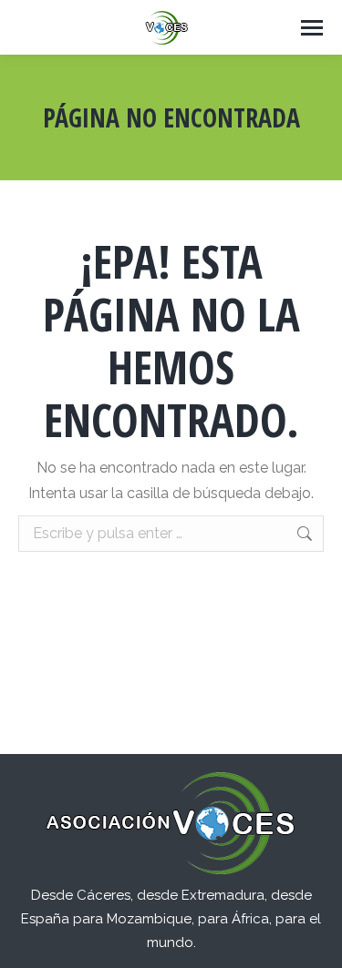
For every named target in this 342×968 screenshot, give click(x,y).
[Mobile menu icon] (312, 27)
